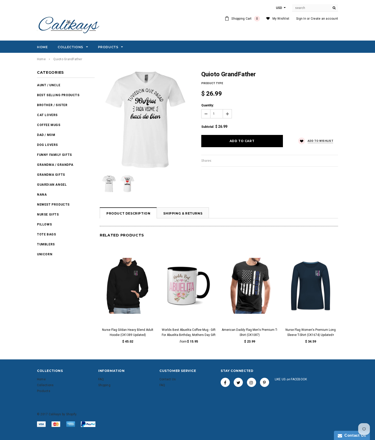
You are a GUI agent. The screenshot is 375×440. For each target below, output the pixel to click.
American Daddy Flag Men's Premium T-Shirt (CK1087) (250, 332)
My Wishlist (281, 18)
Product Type (212, 83)
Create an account (324, 18)
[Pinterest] (264, 382)
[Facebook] (225, 382)
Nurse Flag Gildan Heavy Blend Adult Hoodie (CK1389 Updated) (127, 332)
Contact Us (354, 435)
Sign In (301, 18)
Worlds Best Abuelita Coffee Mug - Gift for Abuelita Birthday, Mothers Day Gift (189, 332)
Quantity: (207, 105)
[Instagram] (251, 382)
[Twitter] (238, 382)
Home (41, 59)
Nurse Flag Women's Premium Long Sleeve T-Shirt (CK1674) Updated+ (310, 332)
